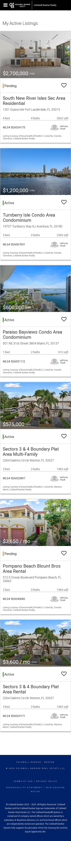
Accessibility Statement (24, 787)
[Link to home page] (19, 5)
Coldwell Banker (29, 762)
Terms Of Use (23, 781)
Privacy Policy (47, 781)
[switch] (64, 85)
